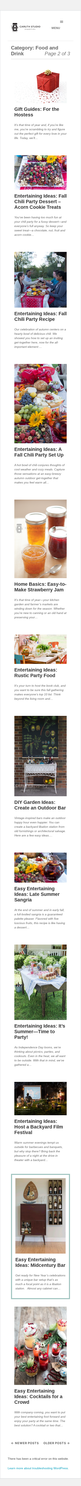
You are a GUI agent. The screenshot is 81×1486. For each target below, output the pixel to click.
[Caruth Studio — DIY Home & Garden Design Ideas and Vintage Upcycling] (25, 27)
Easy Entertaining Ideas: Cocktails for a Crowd (38, 1396)
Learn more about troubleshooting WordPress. (38, 1468)
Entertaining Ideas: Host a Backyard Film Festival (38, 1127)
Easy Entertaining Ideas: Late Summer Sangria (37, 894)
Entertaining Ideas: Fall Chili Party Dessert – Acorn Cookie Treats (40, 201)
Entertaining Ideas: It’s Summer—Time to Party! (39, 1031)
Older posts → (56, 1443)
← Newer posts (25, 1443)
